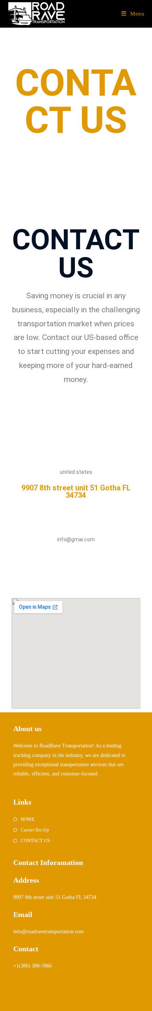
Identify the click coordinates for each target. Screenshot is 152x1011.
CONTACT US (35, 840)
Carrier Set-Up (35, 830)
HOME (28, 819)
